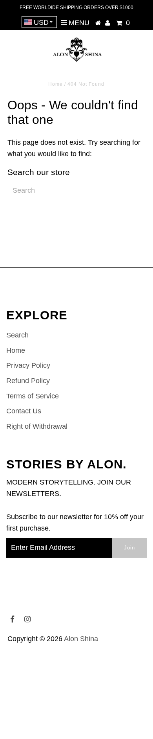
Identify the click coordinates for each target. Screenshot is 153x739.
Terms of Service (32, 396)
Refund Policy (28, 381)
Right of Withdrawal (36, 426)
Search (17, 335)
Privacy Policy (28, 365)
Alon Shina (81, 639)
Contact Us (23, 411)
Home (55, 84)
